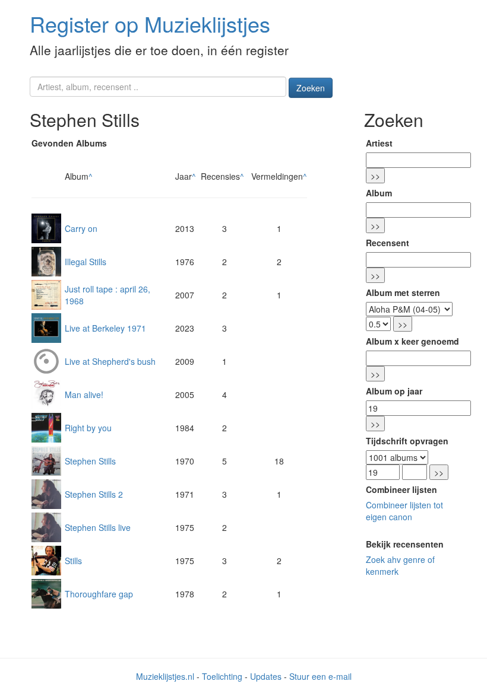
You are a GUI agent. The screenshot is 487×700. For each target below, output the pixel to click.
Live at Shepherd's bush (110, 361)
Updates (266, 676)
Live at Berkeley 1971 (105, 328)
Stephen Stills (90, 461)
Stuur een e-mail (320, 676)
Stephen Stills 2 (94, 494)
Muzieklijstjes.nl (165, 676)
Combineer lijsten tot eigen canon (404, 511)
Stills (73, 561)
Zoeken (310, 88)
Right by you (88, 428)
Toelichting (222, 676)
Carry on (81, 228)
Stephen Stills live (98, 527)
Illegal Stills (85, 262)
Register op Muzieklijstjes (150, 23)
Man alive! (84, 394)
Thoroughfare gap (99, 594)
